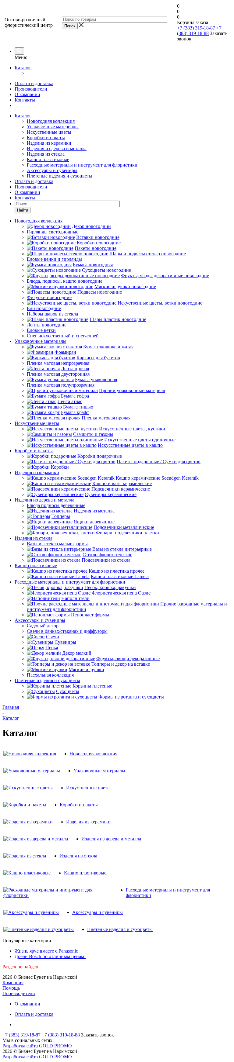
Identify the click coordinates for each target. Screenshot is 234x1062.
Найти (22, 210)
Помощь (11, 988)
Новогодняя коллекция (51, 121)
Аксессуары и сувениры (52, 170)
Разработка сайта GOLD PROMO (37, 1045)
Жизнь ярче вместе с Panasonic (46, 950)
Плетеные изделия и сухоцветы (59, 175)
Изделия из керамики (49, 143)
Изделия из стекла (46, 154)
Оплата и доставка (34, 83)
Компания (12, 982)
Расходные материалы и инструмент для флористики (82, 164)
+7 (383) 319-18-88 (199, 30)
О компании (27, 94)
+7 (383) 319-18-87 (196, 27)
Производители (31, 88)
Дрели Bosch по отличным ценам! (50, 956)
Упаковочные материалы (53, 126)
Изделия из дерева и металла (57, 148)
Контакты (25, 99)
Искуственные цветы (49, 132)
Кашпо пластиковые (48, 159)
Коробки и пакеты (46, 137)
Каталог (23, 67)
